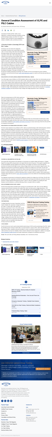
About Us (3, 413)
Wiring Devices (22, 15)
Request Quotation (26, 352)
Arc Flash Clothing (5, 428)
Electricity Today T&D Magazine (8, 422)
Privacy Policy (4, 415)
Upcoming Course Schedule (7, 407)
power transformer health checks (8, 232)
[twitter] (5, 30)
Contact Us (3, 411)
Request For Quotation (44, 368)
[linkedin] (8, 30)
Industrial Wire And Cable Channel (10, 241)
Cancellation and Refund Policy (8, 417)
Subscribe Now (45, 66)
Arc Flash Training (5, 426)
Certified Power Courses (6, 409)
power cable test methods (22, 173)
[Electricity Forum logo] (5, 2)
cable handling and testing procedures (21, 121)
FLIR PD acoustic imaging (22, 140)
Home (2, 15)
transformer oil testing (34, 197)
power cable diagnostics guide (25, 73)
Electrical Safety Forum (6, 430)
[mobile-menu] (50, 3)
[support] (11, 30)
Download (46, 220)
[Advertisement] (26, 93)
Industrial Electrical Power (11, 15)
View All (26, 315)
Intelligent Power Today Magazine (9, 424)
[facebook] (2, 30)
